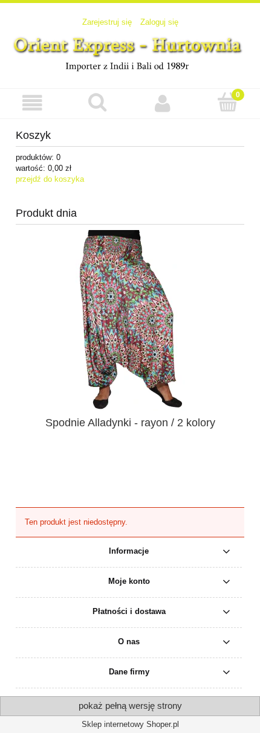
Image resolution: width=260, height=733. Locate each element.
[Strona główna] (130, 52)
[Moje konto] (162, 103)
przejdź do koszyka (50, 179)
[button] (32, 103)
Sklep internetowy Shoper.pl (130, 724)
